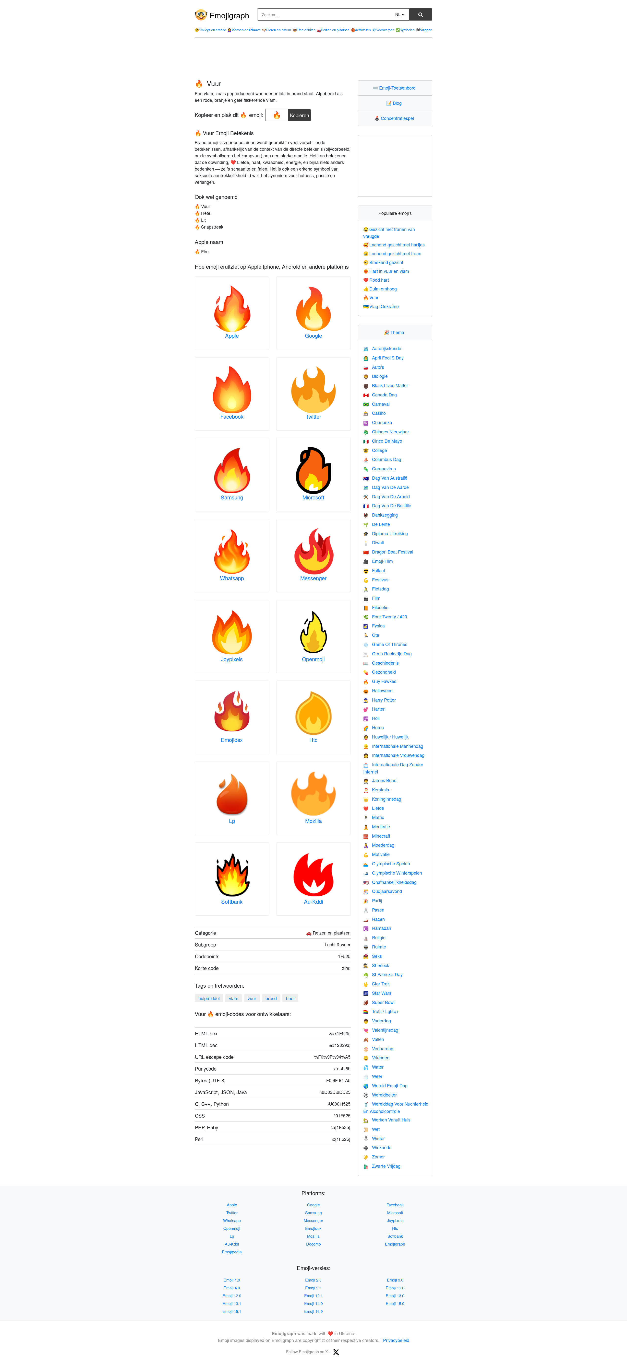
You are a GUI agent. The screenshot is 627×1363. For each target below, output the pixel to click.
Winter (374, 1138)
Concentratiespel (395, 118)
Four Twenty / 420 (385, 616)
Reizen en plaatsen (333, 29)
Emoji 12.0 (232, 1295)
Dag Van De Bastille (387, 505)
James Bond (380, 780)
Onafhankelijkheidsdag (390, 882)
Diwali (373, 542)
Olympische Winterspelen (392, 872)
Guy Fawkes (379, 681)
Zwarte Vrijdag (381, 1166)
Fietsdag (376, 588)
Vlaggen (424, 29)
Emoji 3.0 (395, 1280)
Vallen (373, 1039)
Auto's (373, 367)
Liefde (373, 808)
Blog (395, 103)
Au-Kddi (313, 901)
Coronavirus (379, 468)
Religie (374, 937)
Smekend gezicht (383, 262)
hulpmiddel (209, 998)
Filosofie (375, 607)
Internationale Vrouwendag (393, 755)
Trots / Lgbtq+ (381, 1011)
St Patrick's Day (383, 974)
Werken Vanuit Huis (386, 1119)
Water (373, 1066)
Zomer (374, 1156)
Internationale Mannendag (393, 746)
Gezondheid (379, 672)
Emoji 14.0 (313, 1303)
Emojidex (232, 739)
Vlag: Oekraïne (381, 306)
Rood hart (376, 280)
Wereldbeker (380, 1094)
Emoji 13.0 (395, 1295)
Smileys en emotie (210, 29)
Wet (371, 1129)
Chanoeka (377, 422)
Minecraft (376, 835)
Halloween (378, 690)
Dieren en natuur (276, 29)
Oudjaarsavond (382, 891)
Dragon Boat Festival (388, 551)
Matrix (373, 817)
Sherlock (376, 965)
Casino (374, 413)
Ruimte (374, 946)
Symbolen (405, 29)
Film (371, 598)
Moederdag (378, 845)
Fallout (374, 570)
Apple (232, 335)
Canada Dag (380, 394)
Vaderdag (377, 1020)
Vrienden (376, 1057)
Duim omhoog (380, 288)
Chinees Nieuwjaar (386, 431)
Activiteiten (361, 29)
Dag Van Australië (385, 477)
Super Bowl (379, 1002)
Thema (395, 332)
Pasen (373, 909)
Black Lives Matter (385, 385)
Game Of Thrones (385, 644)
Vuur (371, 297)
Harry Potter (379, 699)
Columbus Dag (382, 459)
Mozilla (313, 820)
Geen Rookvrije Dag (387, 653)
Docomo (313, 1244)
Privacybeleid (396, 1340)
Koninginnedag (382, 799)
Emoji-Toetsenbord (395, 87)
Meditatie (376, 826)
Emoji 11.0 (395, 1288)
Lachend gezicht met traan (392, 253)
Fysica (374, 625)
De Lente (376, 524)
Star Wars (377, 993)
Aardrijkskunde (382, 348)
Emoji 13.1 (232, 1303)
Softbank (231, 901)
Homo (373, 727)
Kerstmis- (376, 789)
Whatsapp (232, 578)
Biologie (375, 376)
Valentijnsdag (380, 1030)
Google (313, 335)
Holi (371, 718)
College (375, 450)
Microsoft (313, 497)
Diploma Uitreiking (385, 533)
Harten (374, 708)
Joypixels (232, 659)
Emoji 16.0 (313, 1311)
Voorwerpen (383, 29)
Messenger (313, 578)
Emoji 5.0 (313, 1288)
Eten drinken (304, 29)
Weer (372, 1076)
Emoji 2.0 (313, 1280)
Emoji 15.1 (232, 1311)
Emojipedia (232, 1252)
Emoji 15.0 (395, 1303)
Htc (313, 739)
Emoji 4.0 (232, 1288)
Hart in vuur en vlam (386, 271)
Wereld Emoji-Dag (385, 1085)
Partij (372, 900)
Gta (371, 635)
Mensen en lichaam (244, 29)
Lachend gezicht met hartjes (394, 244)
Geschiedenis (381, 662)
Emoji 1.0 (232, 1280)
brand (271, 998)
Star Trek (376, 983)
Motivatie (376, 854)
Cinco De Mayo (382, 441)
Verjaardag (378, 1048)
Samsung (232, 497)
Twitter (313, 416)
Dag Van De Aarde (386, 487)
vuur (252, 998)
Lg (232, 820)
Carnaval (376, 404)
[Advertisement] (313, 59)
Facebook (231, 416)
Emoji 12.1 (313, 1295)
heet (290, 998)
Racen (374, 919)
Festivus (375, 579)
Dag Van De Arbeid (386, 496)
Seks (372, 956)
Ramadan (377, 928)
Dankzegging (380, 514)
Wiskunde (377, 1147)
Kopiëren (299, 114)
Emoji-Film (378, 561)
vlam (233, 998)
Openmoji (313, 659)
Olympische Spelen (386, 863)
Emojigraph (229, 15)
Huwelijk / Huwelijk (386, 736)
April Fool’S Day (383, 357)
